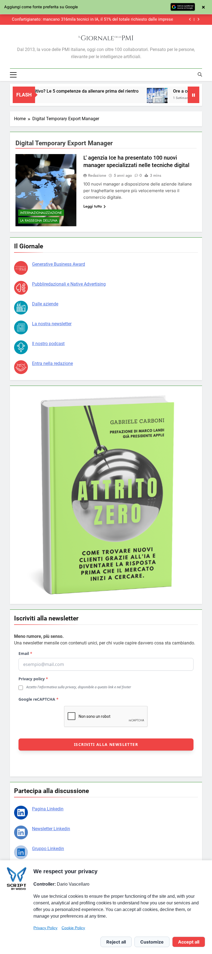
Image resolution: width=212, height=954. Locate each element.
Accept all (188, 942)
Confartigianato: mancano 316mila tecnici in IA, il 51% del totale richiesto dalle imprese (92, 19)
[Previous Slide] (190, 19)
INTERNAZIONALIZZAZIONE (41, 212)
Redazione (97, 175)
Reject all (116, 942)
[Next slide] (198, 19)
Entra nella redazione (52, 363)
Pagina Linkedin (47, 808)
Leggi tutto (92, 206)
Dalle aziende (45, 304)
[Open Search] (200, 74)
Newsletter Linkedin (51, 828)
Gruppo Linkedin (48, 848)
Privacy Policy (45, 928)
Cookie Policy (73, 928)
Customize (152, 942)
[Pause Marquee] (193, 95)
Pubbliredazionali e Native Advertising (69, 284)
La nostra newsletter (51, 323)
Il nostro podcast (48, 343)
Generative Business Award (58, 264)
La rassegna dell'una (38, 220)
